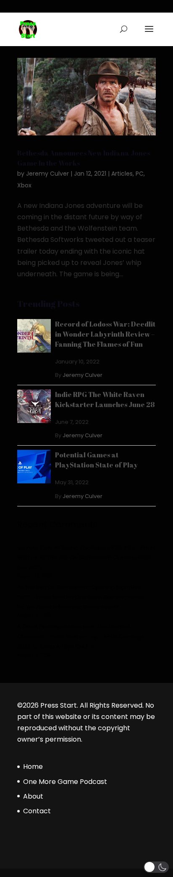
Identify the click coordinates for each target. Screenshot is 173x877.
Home (33, 766)
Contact (37, 811)
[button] (156, 867)
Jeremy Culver (47, 173)
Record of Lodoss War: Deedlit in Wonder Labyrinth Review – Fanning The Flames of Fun (105, 334)
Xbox (24, 185)
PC (140, 173)
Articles (122, 173)
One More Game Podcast (65, 781)
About (33, 796)
